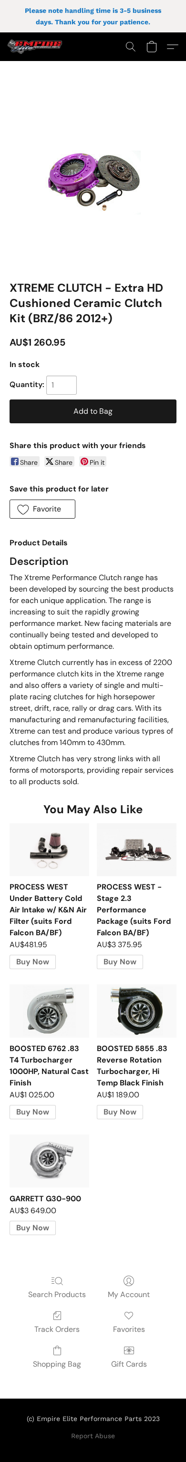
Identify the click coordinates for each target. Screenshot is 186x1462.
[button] (36, 46)
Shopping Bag (57, 1364)
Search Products (57, 1294)
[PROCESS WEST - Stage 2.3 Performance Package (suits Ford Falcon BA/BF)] (136, 849)
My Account (129, 1294)
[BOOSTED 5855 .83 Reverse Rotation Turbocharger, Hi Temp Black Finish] (136, 1010)
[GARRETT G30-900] (49, 1161)
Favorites (129, 1329)
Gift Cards (129, 1364)
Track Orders (57, 1329)
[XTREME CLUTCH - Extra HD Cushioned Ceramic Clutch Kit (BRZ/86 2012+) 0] (93, 182)
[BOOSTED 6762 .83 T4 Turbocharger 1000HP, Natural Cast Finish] (49, 1010)
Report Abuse (93, 1436)
